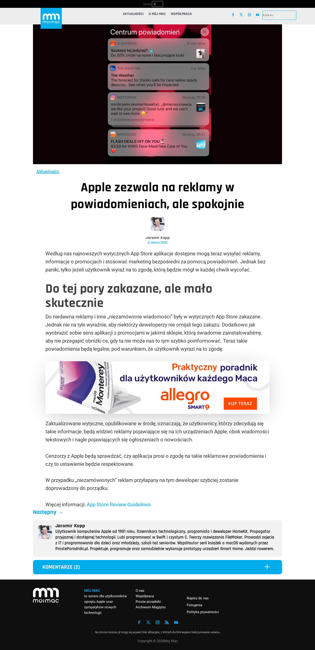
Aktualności (133, 14)
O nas (140, 591)
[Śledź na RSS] (166, 622)
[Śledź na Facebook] (233, 15)
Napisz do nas (198, 598)
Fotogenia (194, 605)
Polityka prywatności (203, 612)
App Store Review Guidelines (119, 504)
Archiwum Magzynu (151, 607)
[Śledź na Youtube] (257, 15)
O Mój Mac (157, 14)
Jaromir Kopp (157, 237)
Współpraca (181, 14)
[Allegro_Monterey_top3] (157, 412)
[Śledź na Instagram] (249, 15)
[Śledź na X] (241, 15)
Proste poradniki (148, 602)
